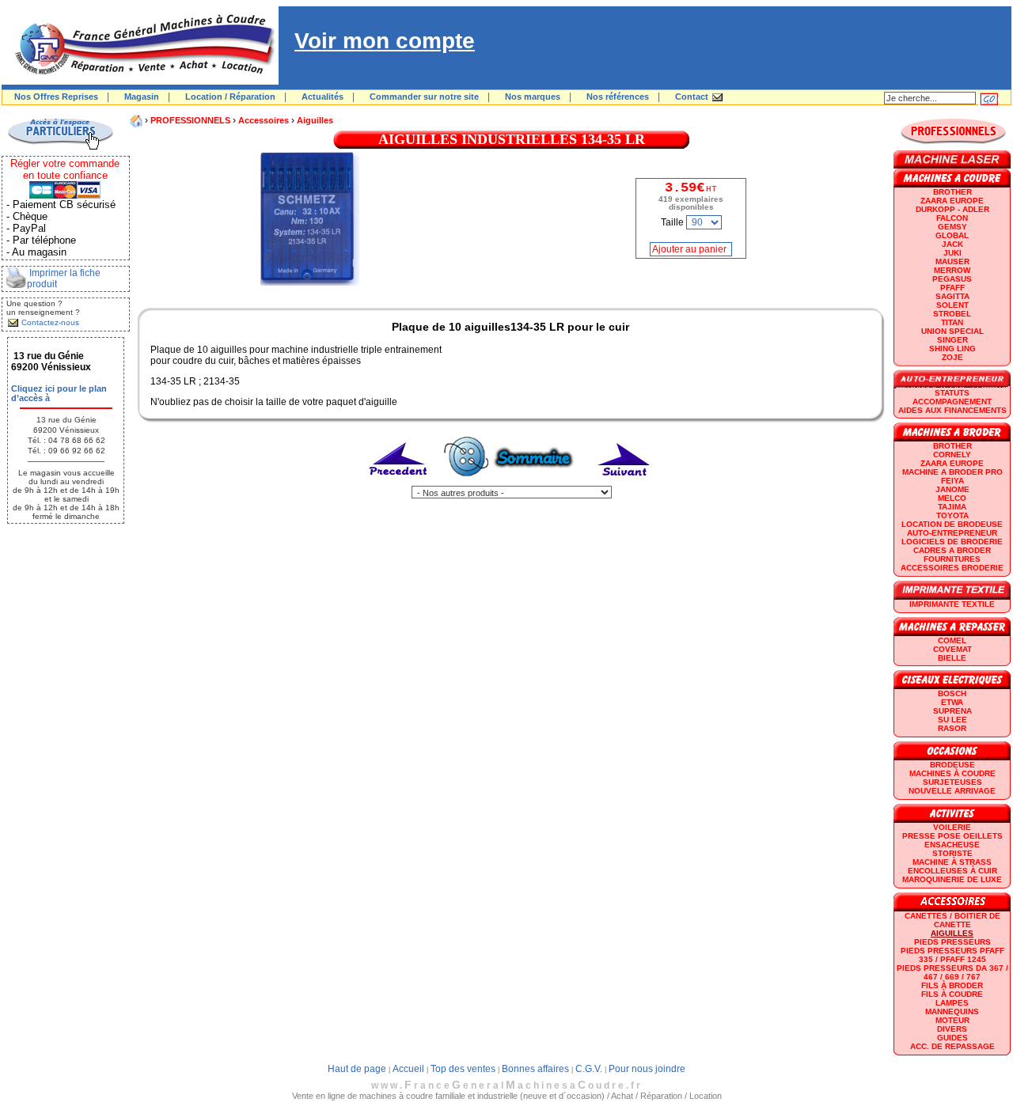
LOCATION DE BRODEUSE (952, 524)
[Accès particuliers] (60, 147)
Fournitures (952, 559)
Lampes (952, 1002)
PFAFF (952, 287)
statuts (952, 392)
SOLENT (952, 305)
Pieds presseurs (952, 942)
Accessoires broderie (952, 567)
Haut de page (357, 1068)
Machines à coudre (952, 773)
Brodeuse (952, 764)
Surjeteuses (952, 782)
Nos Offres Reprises (56, 96)
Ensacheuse (952, 844)
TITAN (952, 322)
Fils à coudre (952, 994)
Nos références (617, 96)
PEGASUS (952, 279)
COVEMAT (952, 649)
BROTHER (952, 192)
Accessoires (263, 120)
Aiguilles (315, 120)
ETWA (952, 702)
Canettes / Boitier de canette (952, 920)
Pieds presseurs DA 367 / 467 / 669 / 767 (952, 972)
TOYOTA (952, 515)
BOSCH (952, 693)
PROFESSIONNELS (190, 120)
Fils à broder (952, 985)
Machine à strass (952, 862)
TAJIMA (952, 506)
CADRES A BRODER (952, 550)
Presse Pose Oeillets (952, 836)
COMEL (952, 640)
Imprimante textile (952, 604)
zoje (952, 357)
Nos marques (532, 96)
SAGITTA (952, 296)
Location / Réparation (230, 96)
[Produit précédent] (399, 482)
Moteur (952, 1020)
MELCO (952, 498)
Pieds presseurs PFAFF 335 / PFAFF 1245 (952, 955)
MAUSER (952, 261)
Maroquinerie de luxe (952, 879)
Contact (691, 96)
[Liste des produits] (511, 482)
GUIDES (952, 1037)
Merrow (952, 270)
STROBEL (952, 313)
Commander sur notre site (424, 96)
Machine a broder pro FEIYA (952, 476)
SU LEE (952, 719)
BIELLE (952, 657)
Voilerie (952, 827)
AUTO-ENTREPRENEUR (952, 532)
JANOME (952, 489)
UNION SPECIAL (952, 331)
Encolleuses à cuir (952, 870)
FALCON (952, 218)
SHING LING (952, 348)
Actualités (322, 96)
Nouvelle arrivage (952, 790)
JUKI (952, 252)
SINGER (952, 339)
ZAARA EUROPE (952, 200)
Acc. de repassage (952, 1046)
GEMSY (952, 226)
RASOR (952, 728)
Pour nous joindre (647, 1068)
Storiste (952, 853)
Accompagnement (952, 401)
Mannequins (952, 1011)
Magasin (141, 96)
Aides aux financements (952, 410)
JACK (952, 244)
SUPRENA (952, 711)
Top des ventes (463, 1068)
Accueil (408, 1068)
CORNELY (952, 454)
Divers (952, 1029)
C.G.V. (588, 1068)
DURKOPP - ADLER (952, 209)
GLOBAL (952, 235)
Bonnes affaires (535, 1068)
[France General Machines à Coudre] (140, 81)
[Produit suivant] (624, 482)
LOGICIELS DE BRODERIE (952, 541)
